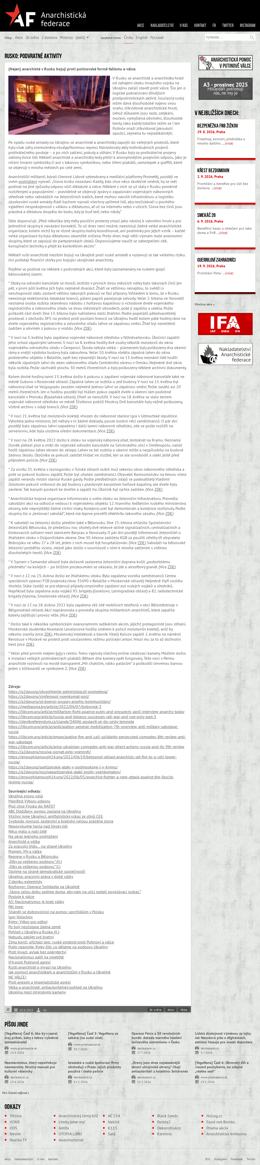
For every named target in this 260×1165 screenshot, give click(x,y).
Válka (183, 1010)
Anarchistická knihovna (226, 1133)
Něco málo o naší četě (27, 831)
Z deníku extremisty (25, 881)
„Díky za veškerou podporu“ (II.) (35, 861)
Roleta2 (164, 1121)
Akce (140, 25)
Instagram (247, 25)
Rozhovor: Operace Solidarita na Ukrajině (43, 886)
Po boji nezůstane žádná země (34, 926)
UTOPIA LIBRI (70, 1133)
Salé (112, 1133)
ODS (13, 1127)
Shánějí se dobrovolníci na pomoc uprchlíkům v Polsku (56, 911)
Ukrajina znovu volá (25, 795)
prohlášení (28, 181)
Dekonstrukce (169, 1127)
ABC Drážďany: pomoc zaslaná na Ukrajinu (44, 811)
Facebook (237, 1159)
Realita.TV (18, 1139)
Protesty (66, 37)
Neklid (113, 1121)
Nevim (15, 1133)
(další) (80, 37)
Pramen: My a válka (25, 851)
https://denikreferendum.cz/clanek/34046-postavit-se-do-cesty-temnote (71, 721)
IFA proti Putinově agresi (29, 962)
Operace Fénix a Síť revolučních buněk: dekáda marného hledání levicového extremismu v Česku (157, 1037)
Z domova (49, 37)
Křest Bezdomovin (213, 170)
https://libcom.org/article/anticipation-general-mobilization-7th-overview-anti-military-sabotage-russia (93, 729)
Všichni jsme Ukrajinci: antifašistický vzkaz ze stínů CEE (55, 816)
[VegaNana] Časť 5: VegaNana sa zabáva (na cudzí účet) (93, 1035)
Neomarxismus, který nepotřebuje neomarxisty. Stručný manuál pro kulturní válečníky (31, 1067)
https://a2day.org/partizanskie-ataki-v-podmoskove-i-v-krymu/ (63, 766)
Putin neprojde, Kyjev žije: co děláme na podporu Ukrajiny (58, 946)
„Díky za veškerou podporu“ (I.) (34, 866)
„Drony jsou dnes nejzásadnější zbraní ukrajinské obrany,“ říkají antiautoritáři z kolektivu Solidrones (160, 1067)
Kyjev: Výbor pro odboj (27, 921)
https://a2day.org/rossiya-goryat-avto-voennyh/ (49, 751)
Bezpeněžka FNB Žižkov (217, 126)
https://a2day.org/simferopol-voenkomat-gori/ (48, 696)
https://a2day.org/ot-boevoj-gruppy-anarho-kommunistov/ (59, 701)
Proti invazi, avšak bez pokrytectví (37, 951)
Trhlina (16, 1115)
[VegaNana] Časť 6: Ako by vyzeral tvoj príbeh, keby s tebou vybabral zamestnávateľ (31, 1037)
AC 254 (114, 1115)
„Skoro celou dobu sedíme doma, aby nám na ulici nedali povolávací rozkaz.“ (74, 891)
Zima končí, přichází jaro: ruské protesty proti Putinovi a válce (61, 941)
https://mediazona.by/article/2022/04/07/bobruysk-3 (54, 706)
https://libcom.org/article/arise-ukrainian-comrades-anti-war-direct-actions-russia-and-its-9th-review (96, 746)
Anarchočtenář (71, 1139)
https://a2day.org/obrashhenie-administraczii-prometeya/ (58, 691)
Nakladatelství (162, 25)
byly (59, 653)
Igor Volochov (20, 916)
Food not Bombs (220, 1121)
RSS (207, 1159)
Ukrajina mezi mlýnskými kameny (37, 992)
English (142, 37)
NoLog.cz (214, 1115)
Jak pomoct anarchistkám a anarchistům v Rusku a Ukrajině (59, 971)
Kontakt (200, 25)
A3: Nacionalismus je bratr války (36, 901)
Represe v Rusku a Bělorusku (33, 856)
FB (214, 25)
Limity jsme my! (72, 1121)
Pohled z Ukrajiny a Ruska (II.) (33, 931)
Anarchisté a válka (24, 841)
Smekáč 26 (206, 215)
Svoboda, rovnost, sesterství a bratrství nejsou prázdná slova (60, 821)
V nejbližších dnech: (217, 113)
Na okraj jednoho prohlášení (33, 836)
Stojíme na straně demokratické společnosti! (46, 871)
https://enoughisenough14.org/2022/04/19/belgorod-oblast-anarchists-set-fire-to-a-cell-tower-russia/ (92, 759)
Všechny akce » (205, 304)
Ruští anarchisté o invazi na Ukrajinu (39, 967)
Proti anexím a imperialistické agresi (39, 982)
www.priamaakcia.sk (23, 1048)
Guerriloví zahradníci (216, 260)
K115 (112, 1127)
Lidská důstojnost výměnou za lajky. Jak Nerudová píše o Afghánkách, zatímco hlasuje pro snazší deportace (223, 1037)
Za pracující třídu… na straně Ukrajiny (40, 846)
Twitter (228, 25)
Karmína (164, 1133)
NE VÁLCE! (17, 977)
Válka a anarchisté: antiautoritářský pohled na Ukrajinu (55, 987)
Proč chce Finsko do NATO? (31, 806)
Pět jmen (15, 906)
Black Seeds (167, 1115)
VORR (15, 1121)
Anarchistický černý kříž (78, 1115)
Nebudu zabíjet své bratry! (31, 936)
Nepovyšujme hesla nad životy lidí (38, 826)
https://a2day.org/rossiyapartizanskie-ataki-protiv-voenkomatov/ (64, 771)
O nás (184, 25)
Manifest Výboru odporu (29, 801)
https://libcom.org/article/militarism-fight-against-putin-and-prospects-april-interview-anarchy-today (96, 711)
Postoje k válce (21, 896)
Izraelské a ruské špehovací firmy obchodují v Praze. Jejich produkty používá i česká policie (94, 1067)
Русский (157, 37)
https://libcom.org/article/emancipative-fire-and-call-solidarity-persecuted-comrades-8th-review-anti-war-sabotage (97, 739)
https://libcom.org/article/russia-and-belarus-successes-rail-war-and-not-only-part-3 (82, 716)
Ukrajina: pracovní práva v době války (40, 876)
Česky (128, 37)
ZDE (86, 328)
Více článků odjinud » (15, 1093)
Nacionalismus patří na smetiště (36, 956)
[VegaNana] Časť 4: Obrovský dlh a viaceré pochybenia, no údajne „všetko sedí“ (222, 1067)
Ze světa (32, 37)
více (229, 143)
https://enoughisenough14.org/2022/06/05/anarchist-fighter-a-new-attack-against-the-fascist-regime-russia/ (91, 779)
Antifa (64, 1127)
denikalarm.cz (146, 1048)
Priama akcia (217, 1127)
